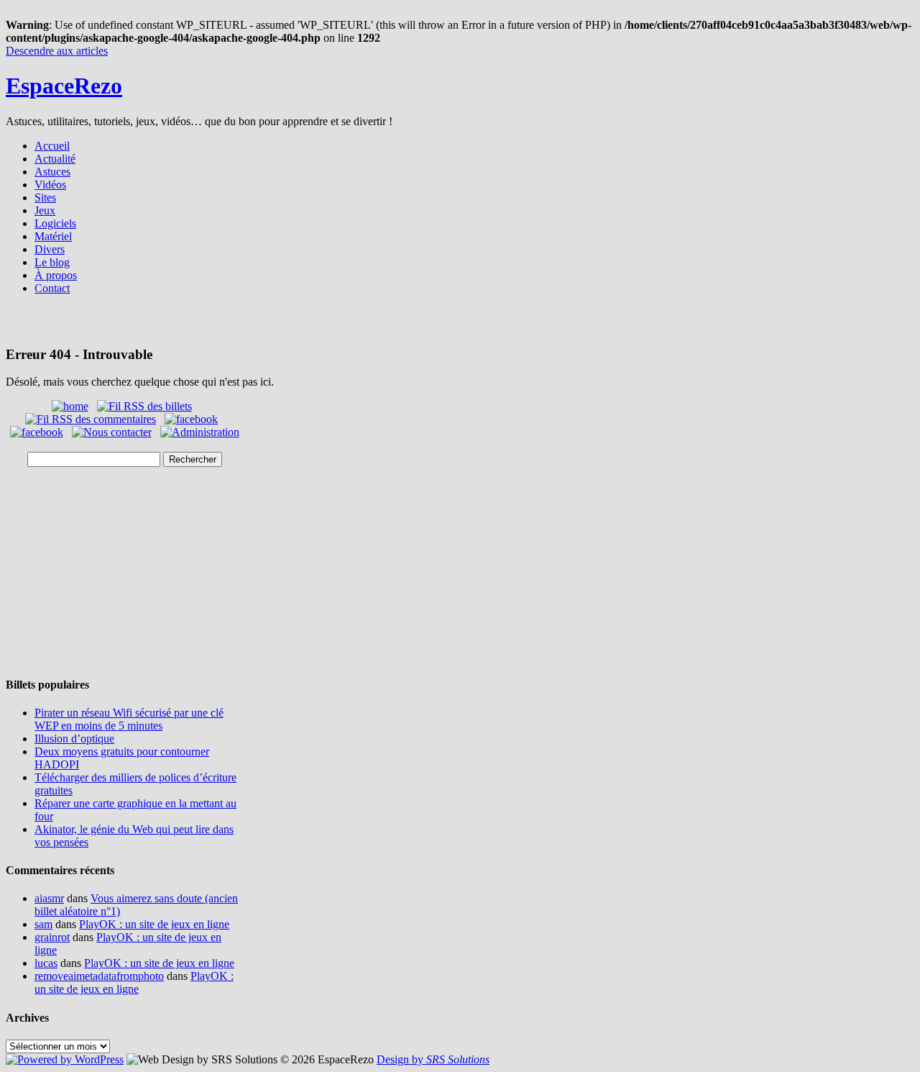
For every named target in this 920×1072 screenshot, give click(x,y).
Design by (433, 1059)
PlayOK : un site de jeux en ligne (154, 924)
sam (43, 924)
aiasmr (49, 898)
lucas (46, 963)
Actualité (54, 159)
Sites (45, 197)
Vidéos (50, 184)
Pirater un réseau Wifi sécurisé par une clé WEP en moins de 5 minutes (129, 719)
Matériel (53, 236)
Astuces (52, 171)
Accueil (52, 146)
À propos (55, 275)
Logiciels (55, 223)
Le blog (52, 262)
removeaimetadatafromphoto (99, 976)
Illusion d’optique (74, 738)
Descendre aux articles (57, 51)
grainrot (52, 937)
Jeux (44, 210)
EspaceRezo (64, 86)
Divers (49, 249)
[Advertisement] (460, 324)
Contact (52, 288)
